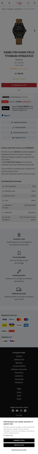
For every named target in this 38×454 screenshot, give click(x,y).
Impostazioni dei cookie (19, 450)
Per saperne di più (8, 435)
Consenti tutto (19, 440)
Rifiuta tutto (19, 445)
